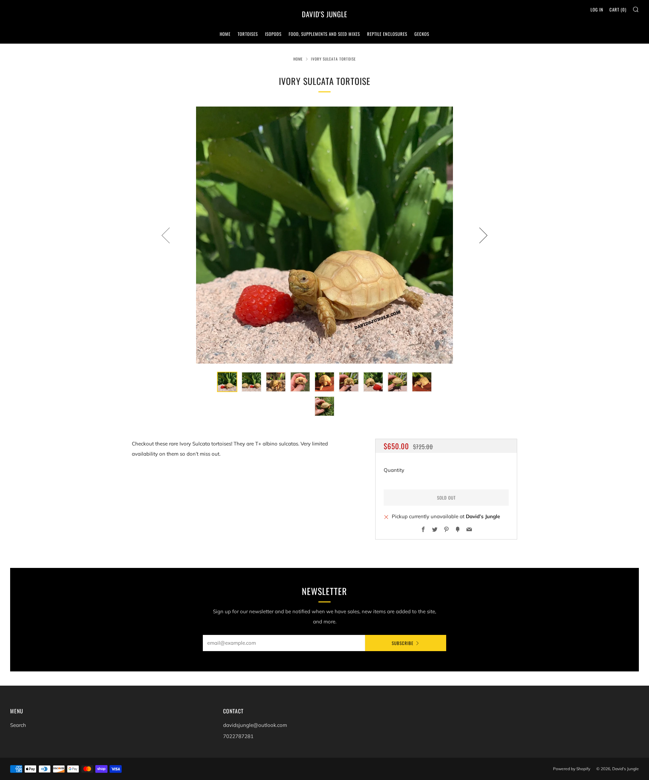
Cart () (617, 9)
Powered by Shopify (571, 768)
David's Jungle (324, 14)
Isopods (273, 33)
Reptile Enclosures (387, 33)
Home (225, 33)
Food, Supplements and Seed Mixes (324, 33)
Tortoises (248, 33)
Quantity (394, 470)
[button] (227, 382)
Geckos (421, 33)
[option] (324, 235)
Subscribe (402, 643)
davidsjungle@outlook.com (255, 725)
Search (18, 725)
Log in (597, 9)
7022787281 (238, 736)
